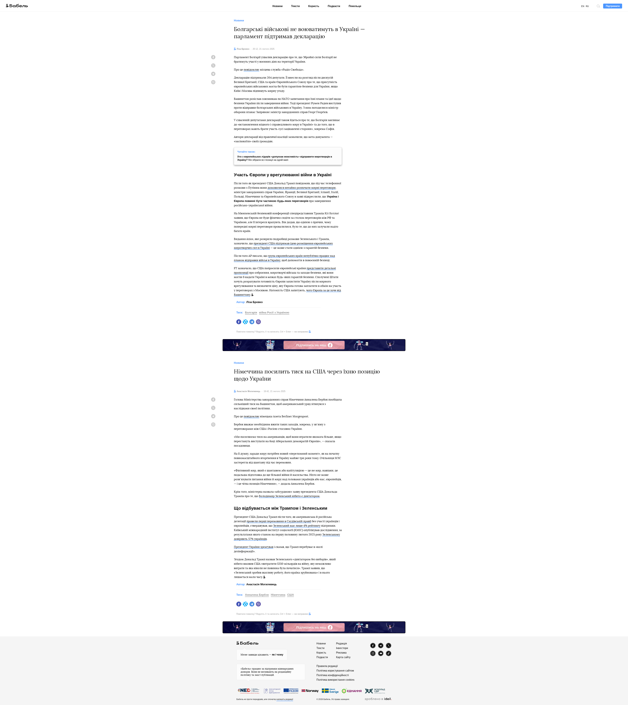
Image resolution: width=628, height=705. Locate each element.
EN (582, 6)
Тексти (295, 6)
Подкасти (334, 6)
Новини (277, 6)
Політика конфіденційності (332, 675)
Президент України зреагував (253, 547)
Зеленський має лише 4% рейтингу (296, 525)
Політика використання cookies (335, 679)
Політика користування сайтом (335, 670)
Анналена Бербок (257, 594)
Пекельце (355, 6)
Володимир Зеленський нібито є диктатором (289, 496)
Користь (313, 6)
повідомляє (251, 69)
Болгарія (251, 312)
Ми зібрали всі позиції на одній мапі (284, 158)
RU (587, 6)
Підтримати (613, 6)
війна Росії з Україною (274, 312)
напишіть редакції (284, 699)
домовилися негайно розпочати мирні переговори (302, 187)
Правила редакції (327, 666)
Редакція (341, 643)
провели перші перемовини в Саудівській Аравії (279, 521)
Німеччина (278, 594)
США (290, 594)
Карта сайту (343, 657)
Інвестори (342, 648)
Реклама (341, 652)
